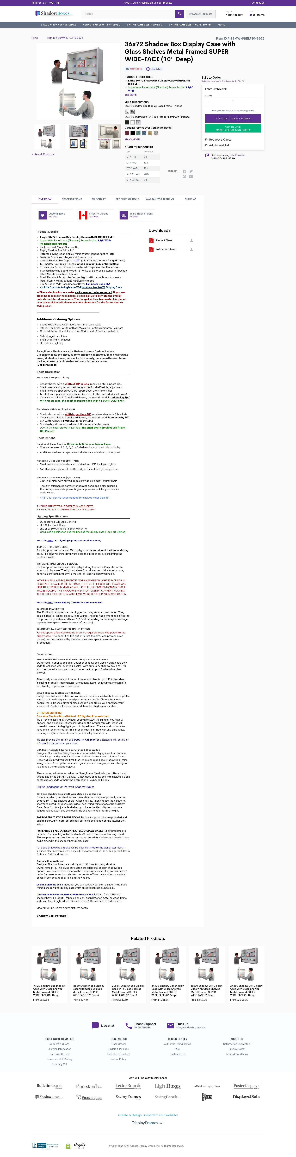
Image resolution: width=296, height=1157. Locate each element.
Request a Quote (59, 1044)
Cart (252, 11)
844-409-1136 (51, 2)
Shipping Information (59, 1049)
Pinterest (247, 1146)
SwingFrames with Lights (144, 24)
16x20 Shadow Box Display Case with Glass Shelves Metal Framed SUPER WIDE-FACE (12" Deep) (88, 990)
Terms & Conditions (237, 1054)
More (221, 24)
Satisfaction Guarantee (236, 1044)
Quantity (208, 96)
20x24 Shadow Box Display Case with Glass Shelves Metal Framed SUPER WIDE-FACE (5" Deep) (128, 990)
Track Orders (118, 1044)
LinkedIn (255, 1146)
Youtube (262, 1146)
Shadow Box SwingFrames (58, 24)
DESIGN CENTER (177, 1039)
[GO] (179, 14)
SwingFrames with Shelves (101, 24)
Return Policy (118, 1059)
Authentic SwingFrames (177, 1044)
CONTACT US (118, 1039)
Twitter (240, 1146)
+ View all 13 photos (43, 154)
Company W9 (59, 1064)
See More (131, 94)
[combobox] (132, 14)
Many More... (133, 139)
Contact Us (257, 2)
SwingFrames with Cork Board (190, 24)
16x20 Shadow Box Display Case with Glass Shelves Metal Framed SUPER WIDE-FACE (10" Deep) (49, 990)
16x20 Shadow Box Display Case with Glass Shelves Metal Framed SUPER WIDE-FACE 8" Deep (207, 990)
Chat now (236, 155)
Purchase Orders (59, 1054)
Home (35, 37)
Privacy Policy (237, 1049)
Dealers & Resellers (118, 1054)
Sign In (229, 11)
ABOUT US (237, 1039)
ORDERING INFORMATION (59, 1039)
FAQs (178, 1049)
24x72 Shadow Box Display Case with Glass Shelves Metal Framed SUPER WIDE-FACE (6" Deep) (167, 990)
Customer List (178, 1054)
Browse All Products (200, 13)
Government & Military (59, 1059)
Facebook (232, 1146)
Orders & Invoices (118, 1049)
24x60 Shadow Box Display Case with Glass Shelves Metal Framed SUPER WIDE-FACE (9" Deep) (246, 990)
